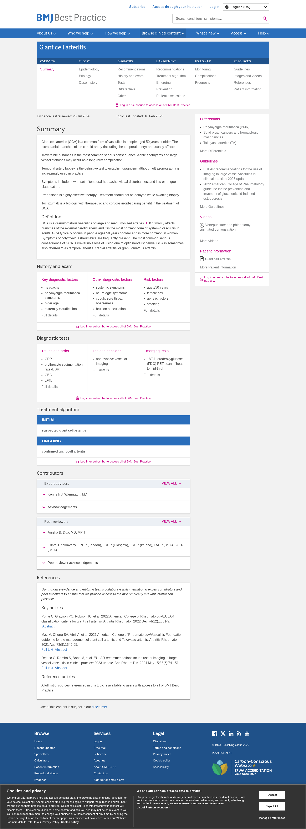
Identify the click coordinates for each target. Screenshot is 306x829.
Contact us (101, 773)
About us (99, 760)
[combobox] (216, 18)
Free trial (100, 747)
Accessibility (161, 767)
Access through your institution (177, 7)
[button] (172, 483)
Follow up (205, 61)
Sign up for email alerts (109, 779)
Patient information (46, 767)
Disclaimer (160, 741)
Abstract (47, 626)
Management (168, 61)
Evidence (40, 779)
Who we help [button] (78, 33)
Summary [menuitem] (47, 69)
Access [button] (237, 33)
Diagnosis (127, 61)
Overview (50, 61)
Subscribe (137, 7)
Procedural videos (46, 773)
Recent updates (44, 747)
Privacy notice (162, 754)
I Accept (272, 794)
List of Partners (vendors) (153, 807)
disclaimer (99, 707)
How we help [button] (115, 33)
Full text (47, 649)
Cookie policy (161, 760)
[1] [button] (146, 223)
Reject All (272, 806)
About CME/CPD (105, 767)
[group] (113, 494)
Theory (87, 61)
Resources (244, 61)
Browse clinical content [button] (161, 33)
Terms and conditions (167, 747)
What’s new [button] (205, 33)
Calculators (41, 760)
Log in (214, 7)
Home (38, 741)
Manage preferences (272, 817)
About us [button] (44, 33)
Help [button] (262, 33)
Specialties (41, 754)
